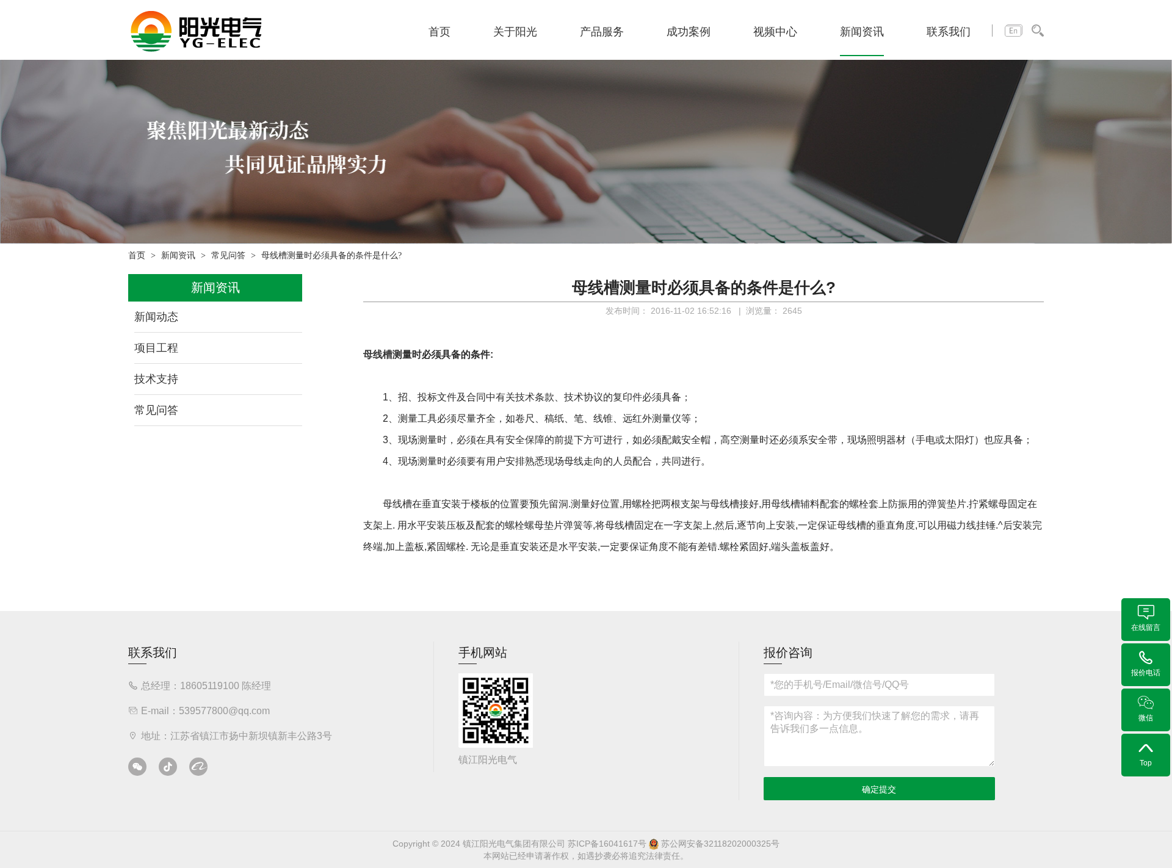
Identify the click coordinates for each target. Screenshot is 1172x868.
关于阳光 (515, 32)
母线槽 (377, 354)
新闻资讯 (862, 32)
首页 (439, 32)
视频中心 (775, 32)
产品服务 (602, 32)
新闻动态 (156, 317)
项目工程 (156, 348)
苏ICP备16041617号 (607, 843)
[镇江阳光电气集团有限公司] (196, 30)
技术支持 (156, 379)
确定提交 (879, 789)
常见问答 (228, 255)
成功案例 (689, 32)
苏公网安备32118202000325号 (719, 843)
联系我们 (949, 32)
